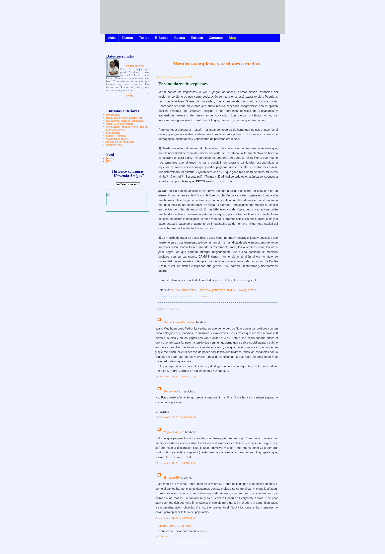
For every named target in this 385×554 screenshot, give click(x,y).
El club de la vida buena (120, 141)
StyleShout (169, 543)
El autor (127, 37)
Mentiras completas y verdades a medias (216, 63)
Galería (179, 37)
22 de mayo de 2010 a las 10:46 (175, 417)
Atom (204, 531)
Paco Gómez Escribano (179, 322)
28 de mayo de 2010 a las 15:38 (175, 518)
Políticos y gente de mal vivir (216, 290)
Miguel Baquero (174, 432)
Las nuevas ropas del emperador (125, 120)
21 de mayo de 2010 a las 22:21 (175, 376)
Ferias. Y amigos (116, 135)
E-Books (161, 37)
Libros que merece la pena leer (124, 117)
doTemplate (185, 543)
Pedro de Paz (173, 391)
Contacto (216, 37)
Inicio (111, 37)
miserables (188, 290)
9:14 (205, 296)
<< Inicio (161, 536)
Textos (144, 37)
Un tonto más (114, 144)
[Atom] (110, 158)
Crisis (176, 290)
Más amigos (113, 132)
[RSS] (109, 161)
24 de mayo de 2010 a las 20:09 (175, 463)
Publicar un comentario (174, 526)
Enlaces (197, 37)
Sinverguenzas (246, 290)
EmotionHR (171, 477)
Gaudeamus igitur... (117, 138)
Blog (232, 37)
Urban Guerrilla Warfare (119, 123)
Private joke (113, 114)
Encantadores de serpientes (183, 84)
